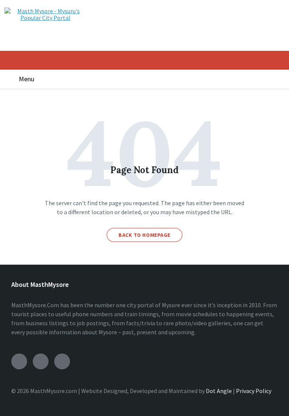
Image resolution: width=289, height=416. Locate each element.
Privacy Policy (253, 391)
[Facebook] (19, 361)
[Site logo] (46, 17)
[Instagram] (41, 361)
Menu (26, 79)
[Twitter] (62, 361)
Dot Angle (219, 391)
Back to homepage (144, 235)
